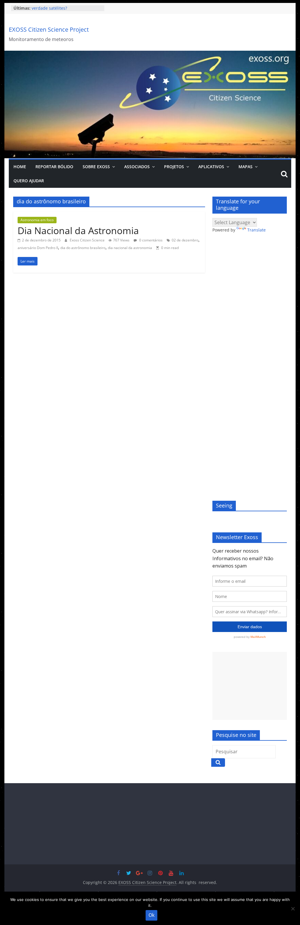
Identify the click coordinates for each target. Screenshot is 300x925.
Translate (256, 230)
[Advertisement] (249, 686)
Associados (137, 166)
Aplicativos (211, 166)
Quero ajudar (28, 180)
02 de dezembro (185, 240)
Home (19, 166)
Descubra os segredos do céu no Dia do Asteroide (64, 11)
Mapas (245, 166)
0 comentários (150, 240)
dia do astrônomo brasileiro (82, 247)
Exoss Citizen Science (87, 240)
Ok (151, 915)
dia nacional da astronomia (130, 247)
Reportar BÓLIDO (54, 166)
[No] (293, 909)
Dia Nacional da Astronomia (78, 230)
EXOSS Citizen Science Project (49, 29)
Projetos (174, 166)
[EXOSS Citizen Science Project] (149, 54)
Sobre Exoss (96, 166)
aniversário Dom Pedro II (38, 247)
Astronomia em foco (37, 219)
